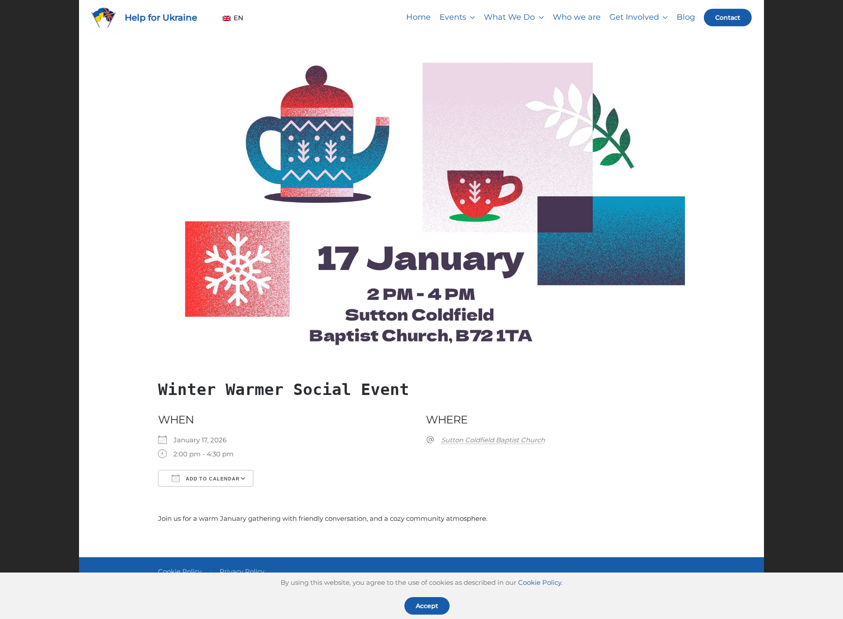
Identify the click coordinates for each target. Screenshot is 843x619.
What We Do (509, 17)
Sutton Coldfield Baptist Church (493, 440)
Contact (727, 17)
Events (453, 17)
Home (418, 17)
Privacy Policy (242, 571)
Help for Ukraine (161, 17)
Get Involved (634, 17)
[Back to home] (103, 17)
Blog (686, 17)
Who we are (577, 17)
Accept (427, 606)
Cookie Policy (180, 571)
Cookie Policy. (540, 582)
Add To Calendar (212, 478)
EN (235, 18)
